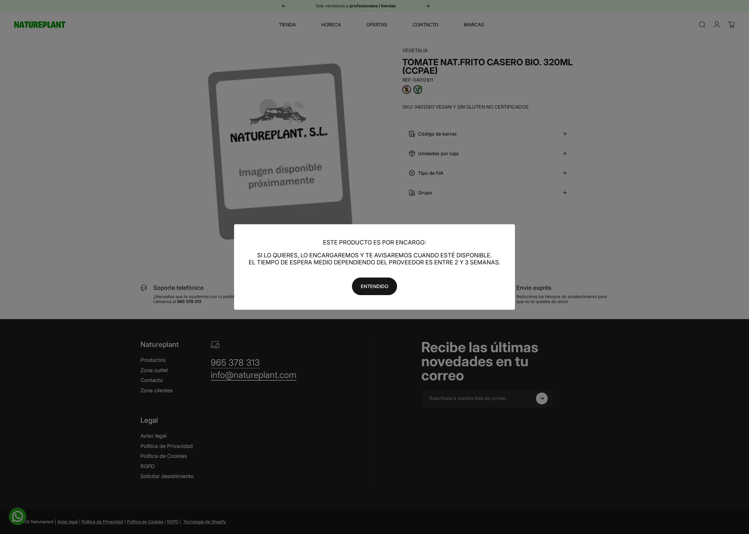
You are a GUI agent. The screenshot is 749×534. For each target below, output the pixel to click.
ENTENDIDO (374, 286)
